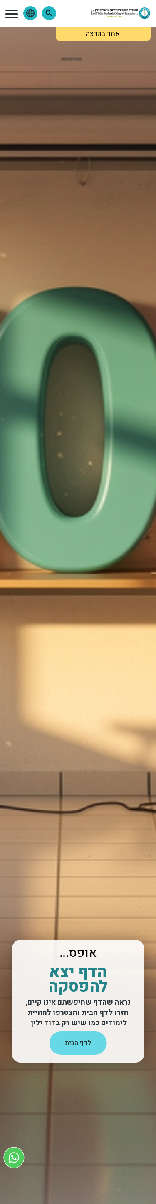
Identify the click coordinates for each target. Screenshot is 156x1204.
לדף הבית (78, 1043)
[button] (49, 13)
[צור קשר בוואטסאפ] (14, 1157)
